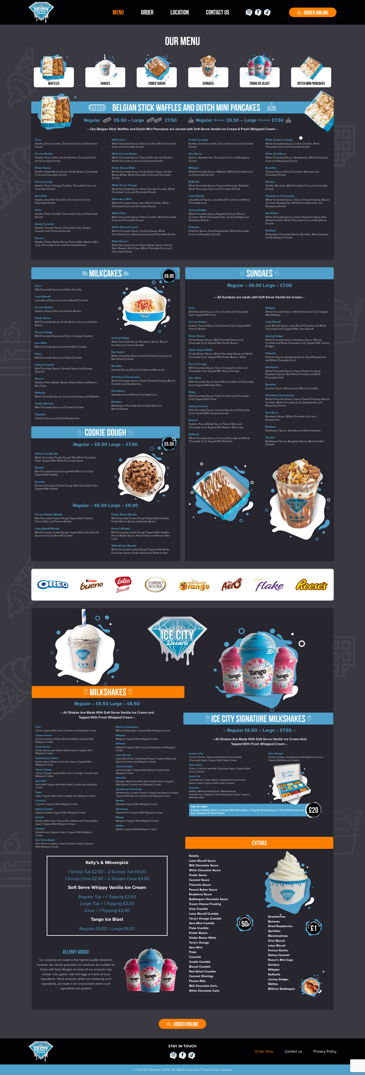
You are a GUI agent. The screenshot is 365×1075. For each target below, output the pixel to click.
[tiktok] (267, 12)
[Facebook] (258, 12)
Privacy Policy (324, 1051)
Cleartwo (225, 1069)
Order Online (316, 12)
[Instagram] (248, 12)
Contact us (293, 1051)
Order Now (264, 1051)
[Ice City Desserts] (41, 12)
